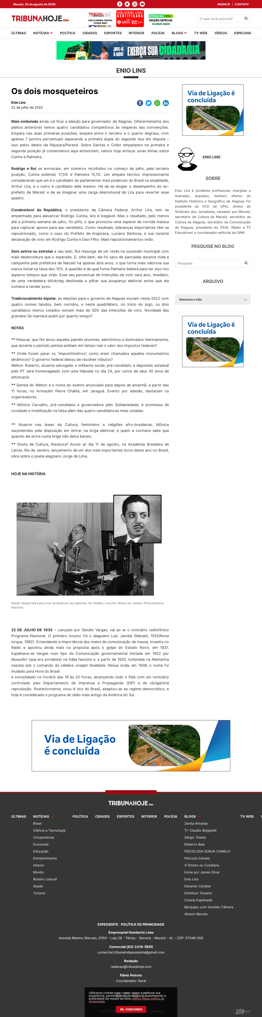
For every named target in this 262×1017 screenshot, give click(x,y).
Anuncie (223, 4)
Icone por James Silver (202, 872)
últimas (18, 33)
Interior (38, 865)
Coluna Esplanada (198, 900)
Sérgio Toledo (195, 837)
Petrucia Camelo (197, 858)
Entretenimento (45, 858)
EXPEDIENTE (108, 924)
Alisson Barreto (196, 914)
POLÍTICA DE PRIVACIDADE (142, 924)
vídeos (221, 33)
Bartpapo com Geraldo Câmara (208, 907)
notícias (41, 33)
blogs (177, 33)
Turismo (39, 893)
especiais (242, 33)
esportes (113, 33)
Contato (242, 4)
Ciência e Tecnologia (49, 830)
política (67, 33)
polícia (158, 33)
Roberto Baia (194, 844)
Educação (41, 851)
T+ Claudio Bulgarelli (200, 830)
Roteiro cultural (45, 879)
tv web (200, 33)
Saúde (38, 886)
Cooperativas (43, 837)
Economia (41, 844)
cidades (89, 33)
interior (136, 33)
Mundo (38, 872)
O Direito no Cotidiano (201, 865)
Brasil (37, 823)
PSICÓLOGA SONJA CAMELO (207, 851)
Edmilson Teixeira (198, 893)
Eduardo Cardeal (197, 886)
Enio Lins (191, 879)
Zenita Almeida (196, 823)
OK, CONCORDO (131, 1009)
